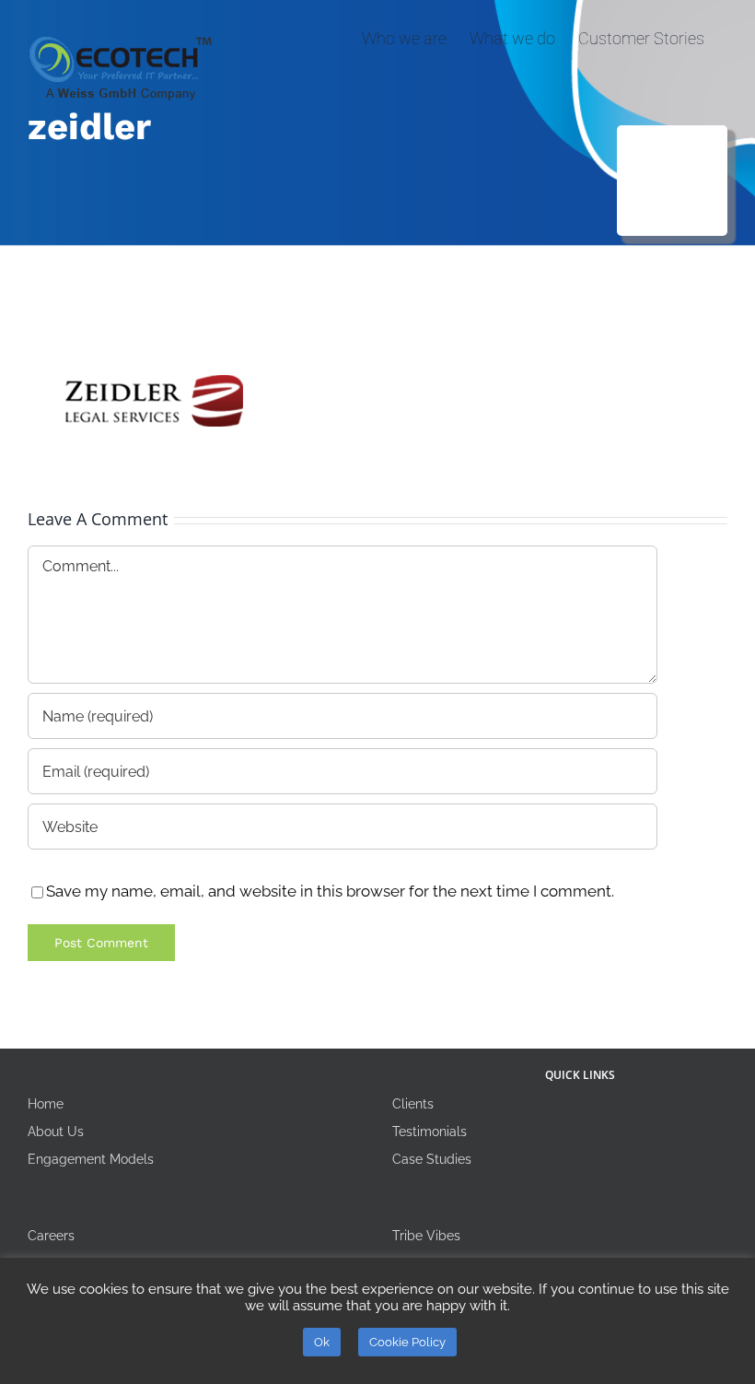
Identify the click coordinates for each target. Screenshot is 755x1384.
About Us (56, 1131)
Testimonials (429, 1131)
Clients (413, 1104)
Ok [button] (322, 1342)
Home (46, 1104)
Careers (51, 1235)
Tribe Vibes (426, 1235)
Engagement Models (91, 1159)
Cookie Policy (407, 1342)
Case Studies (431, 1159)
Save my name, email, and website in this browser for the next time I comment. (330, 891)
